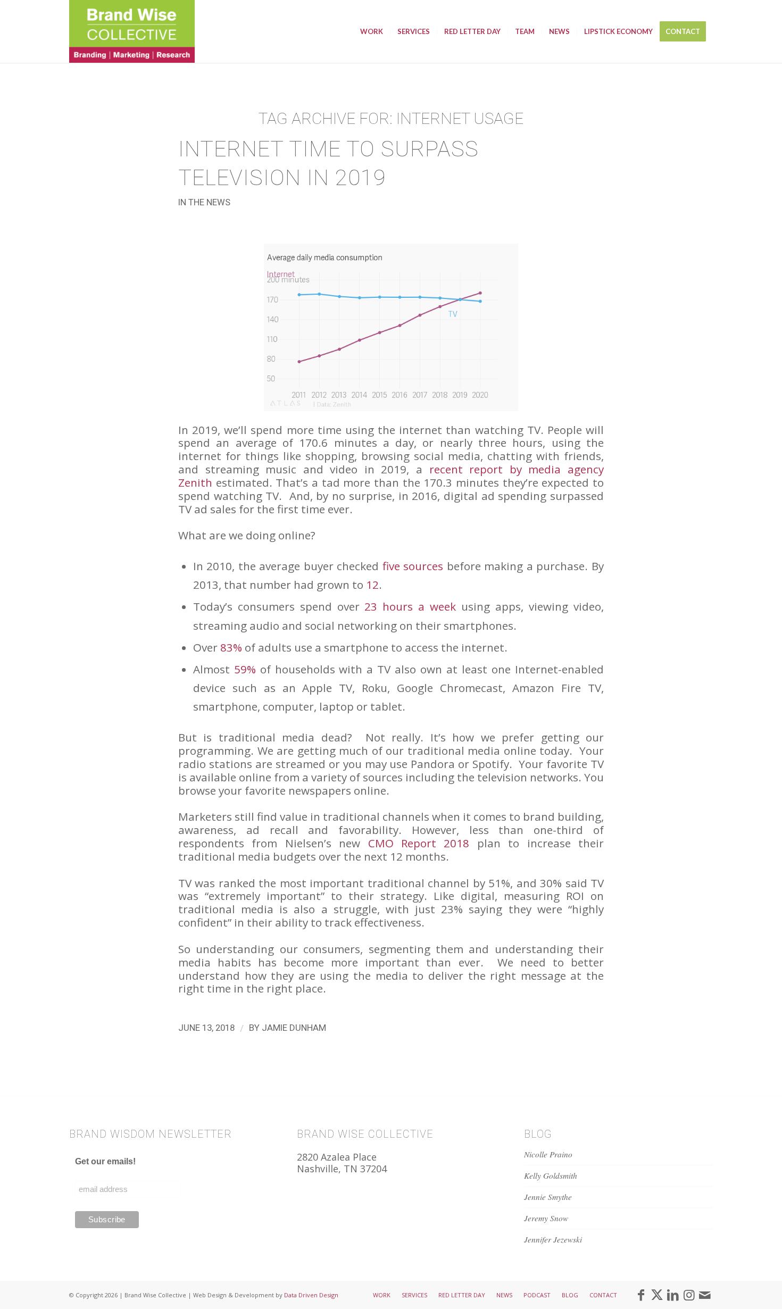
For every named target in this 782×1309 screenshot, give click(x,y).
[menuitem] (371, 31)
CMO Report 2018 (419, 843)
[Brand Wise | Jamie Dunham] (132, 31)
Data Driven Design (311, 1295)
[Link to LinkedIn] (673, 1295)
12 (372, 584)
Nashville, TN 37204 (342, 1168)
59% (245, 669)
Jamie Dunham (294, 1027)
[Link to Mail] (705, 1295)
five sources (413, 565)
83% (231, 647)
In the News (204, 202)
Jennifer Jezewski (553, 1239)
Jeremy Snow (546, 1218)
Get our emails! (105, 1161)
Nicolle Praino (548, 1154)
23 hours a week (410, 606)
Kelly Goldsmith (550, 1175)
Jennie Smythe (548, 1196)
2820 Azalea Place (337, 1156)
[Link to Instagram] (689, 1295)
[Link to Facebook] (641, 1295)
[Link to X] (657, 1295)
